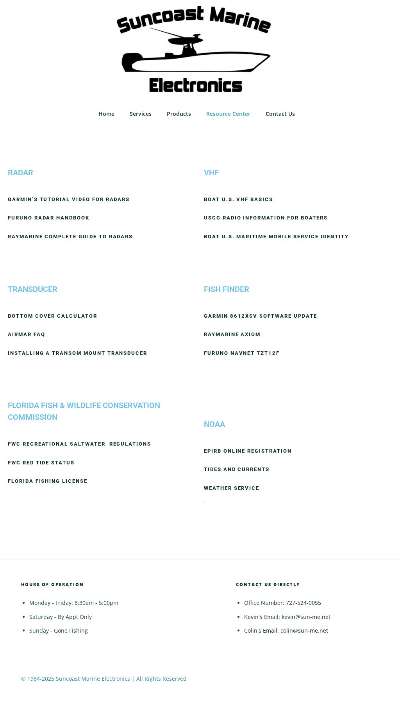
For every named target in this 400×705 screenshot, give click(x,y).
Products (179, 113)
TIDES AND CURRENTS (237, 469)
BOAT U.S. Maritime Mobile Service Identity (276, 236)
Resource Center (228, 113)
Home (106, 113)
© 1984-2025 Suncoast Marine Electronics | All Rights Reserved (104, 678)
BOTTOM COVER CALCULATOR (52, 316)
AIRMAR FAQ (26, 334)
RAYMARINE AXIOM (233, 334)
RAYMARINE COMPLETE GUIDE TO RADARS (70, 236)
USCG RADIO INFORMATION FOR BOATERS (266, 218)
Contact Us (280, 113)
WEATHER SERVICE (232, 488)
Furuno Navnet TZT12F (242, 353)
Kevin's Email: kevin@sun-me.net (287, 616)
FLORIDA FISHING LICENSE (48, 481)
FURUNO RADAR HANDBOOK (48, 218)
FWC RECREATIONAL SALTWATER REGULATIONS (79, 444)
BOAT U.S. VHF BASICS (238, 199)
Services (141, 113)
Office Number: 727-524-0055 (282, 602)
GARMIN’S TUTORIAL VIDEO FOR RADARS (69, 199)
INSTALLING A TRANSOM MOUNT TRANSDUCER (77, 353)
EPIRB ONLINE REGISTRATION (250, 451)
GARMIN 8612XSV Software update (260, 316)
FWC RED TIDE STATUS (41, 463)
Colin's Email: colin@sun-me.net (286, 630)
